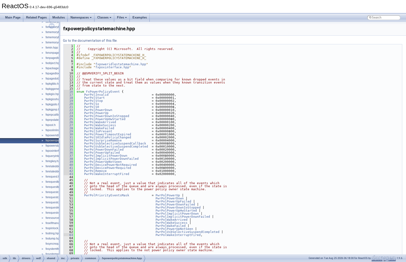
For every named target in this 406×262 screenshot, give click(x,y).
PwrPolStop (93, 101)
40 (68, 165)
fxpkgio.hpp (53, 94)
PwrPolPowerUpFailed (102, 152)
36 (68, 152)
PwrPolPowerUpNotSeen (103, 161)
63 (68, 235)
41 (68, 168)
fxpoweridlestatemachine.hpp (120, 64)
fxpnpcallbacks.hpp (58, 114)
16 (68, 91)
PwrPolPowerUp (96, 113)
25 (68, 119)
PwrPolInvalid (96, 94)
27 (68, 125)
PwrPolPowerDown (98, 110)
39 (68, 161)
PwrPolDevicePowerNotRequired (110, 165)
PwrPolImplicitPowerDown (105, 155)
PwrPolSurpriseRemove (103, 140)
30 (68, 134)
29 (68, 131)
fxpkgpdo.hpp (54, 104)
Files (120, 17)
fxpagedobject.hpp (57, 78)
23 (68, 113)
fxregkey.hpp (54, 161)
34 (68, 146)
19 (68, 101)
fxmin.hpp (52, 47)
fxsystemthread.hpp (58, 249)
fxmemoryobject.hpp (58, 42)
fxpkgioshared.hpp (57, 99)
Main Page (12, 17)
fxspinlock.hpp (55, 228)
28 (68, 128)
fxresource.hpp (55, 218)
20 (68, 104)
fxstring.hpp (53, 233)
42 (68, 171)
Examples (140, 17)
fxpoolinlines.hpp (56, 130)
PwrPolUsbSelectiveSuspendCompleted (116, 146)
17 (68, 94)
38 (68, 158)
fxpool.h (51, 125)
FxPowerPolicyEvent (103, 91)
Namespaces (79, 17)
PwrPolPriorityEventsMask (106, 195)
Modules (58, 17)
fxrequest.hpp (54, 176)
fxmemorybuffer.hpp (58, 21)
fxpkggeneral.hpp (57, 89)
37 (68, 155)
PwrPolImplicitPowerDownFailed (111, 158)
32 (68, 140)
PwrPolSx (91, 104)
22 (68, 110)
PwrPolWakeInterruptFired (106, 174)
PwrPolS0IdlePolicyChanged (107, 137)
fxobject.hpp (53, 63)
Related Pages (36, 17)
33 (68, 143)
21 (68, 107)
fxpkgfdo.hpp (54, 83)
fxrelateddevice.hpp (58, 166)
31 (68, 137)
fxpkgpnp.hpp (54, 109)
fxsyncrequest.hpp (57, 243)
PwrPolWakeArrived (100, 122)
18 (68, 97)
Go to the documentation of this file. (90, 40)
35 (68, 149)
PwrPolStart (94, 97)
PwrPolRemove (95, 171)
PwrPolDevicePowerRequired (107, 168)
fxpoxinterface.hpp (57, 150)
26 (68, 122)
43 (68, 174)
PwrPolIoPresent (98, 131)
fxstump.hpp (53, 238)
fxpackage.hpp (55, 68)
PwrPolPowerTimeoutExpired (107, 134)
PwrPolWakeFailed (99, 128)
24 (68, 116)
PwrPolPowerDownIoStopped (106, 116)
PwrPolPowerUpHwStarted (104, 119)
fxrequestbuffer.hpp (58, 187)
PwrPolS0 (91, 107)
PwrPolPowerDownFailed (104, 149)
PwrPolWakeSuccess (100, 125)
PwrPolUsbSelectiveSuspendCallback (115, 143)
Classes (103, 17)
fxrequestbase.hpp (57, 181)
